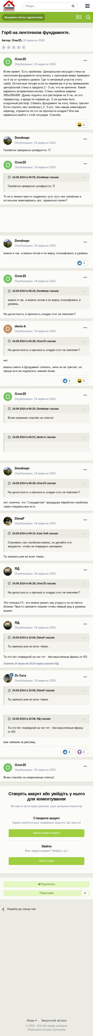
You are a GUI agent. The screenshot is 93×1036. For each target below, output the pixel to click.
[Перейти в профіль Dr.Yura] (7, 678)
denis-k (20, 326)
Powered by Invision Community (47, 1029)
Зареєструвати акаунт (46, 832)
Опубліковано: (35, 64)
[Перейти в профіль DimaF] (7, 521)
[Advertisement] (34, 221)
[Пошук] (73, 6)
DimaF (19, 518)
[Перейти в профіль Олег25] (7, 62)
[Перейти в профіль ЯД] (7, 571)
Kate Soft (42, 533)
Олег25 (16, 40)
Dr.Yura (20, 675)
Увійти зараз (46, 860)
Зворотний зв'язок (53, 1020)
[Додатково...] (85, 60)
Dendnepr (22, 137)
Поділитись (47, 884)
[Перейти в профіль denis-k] (7, 329)
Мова (31, 1020)
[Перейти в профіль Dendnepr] (7, 140)
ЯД (17, 568)
